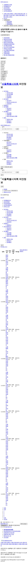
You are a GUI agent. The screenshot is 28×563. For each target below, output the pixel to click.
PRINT (21, 251)
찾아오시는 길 (7, 536)
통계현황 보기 (4, 523)
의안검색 (6, 99)
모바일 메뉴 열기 (8, 167)
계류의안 (9, 110)
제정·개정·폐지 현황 (12, 116)
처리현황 (9, 113)
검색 (2, 125)
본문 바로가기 (4, 2)
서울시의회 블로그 (20, 15)
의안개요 (6, 91)
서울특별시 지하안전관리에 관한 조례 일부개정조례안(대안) (7, 494)
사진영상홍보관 (8, 11)
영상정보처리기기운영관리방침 (12, 531)
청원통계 (9, 122)
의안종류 (6, 106)
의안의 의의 (10, 92)
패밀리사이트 (7, 192)
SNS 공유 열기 (23, 250)
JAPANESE (9, 24)
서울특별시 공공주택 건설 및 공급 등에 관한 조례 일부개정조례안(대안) (7, 469)
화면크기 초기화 (13, 25)
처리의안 (9, 108)
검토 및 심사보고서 (12, 102)
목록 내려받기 (24, 523)
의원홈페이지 (7, 6)
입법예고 (6, 105)
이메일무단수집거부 (9, 532)
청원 (5, 117)
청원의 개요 (10, 119)
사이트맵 (6, 537)
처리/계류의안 (7, 226)
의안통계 (6, 111)
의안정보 (6, 209)
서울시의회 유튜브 (8, 13)
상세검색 (9, 103)
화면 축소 (20, 25)
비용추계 (9, 97)
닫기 (2, 174)
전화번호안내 (8, 527)
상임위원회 (7, 7)
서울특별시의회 (8, 4)
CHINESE (9, 22)
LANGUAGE (7, 20)
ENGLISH (9, 21)
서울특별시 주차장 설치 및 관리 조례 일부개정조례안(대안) (7, 411)
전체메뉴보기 (6, 125)
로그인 (5, 18)
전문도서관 (7, 206)
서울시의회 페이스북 (19, 13)
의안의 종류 (10, 94)
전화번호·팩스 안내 (9, 534)
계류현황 (9, 114)
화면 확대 (6, 25)
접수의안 (9, 100)
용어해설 (9, 96)
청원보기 (9, 121)
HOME (5, 189)
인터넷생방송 (7, 9)
